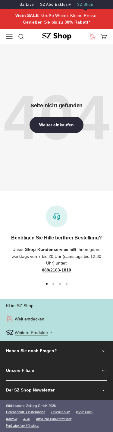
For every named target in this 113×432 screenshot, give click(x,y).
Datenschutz (60, 412)
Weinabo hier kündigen (22, 425)
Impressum (84, 412)
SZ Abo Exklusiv (55, 4)
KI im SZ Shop (19, 305)
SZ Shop (85, 4)
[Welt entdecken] (10, 319)
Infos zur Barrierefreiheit (53, 419)
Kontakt (11, 419)
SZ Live (27, 4)
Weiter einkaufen (56, 124)
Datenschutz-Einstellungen (25, 412)
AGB (26, 419)
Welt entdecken (29, 319)
